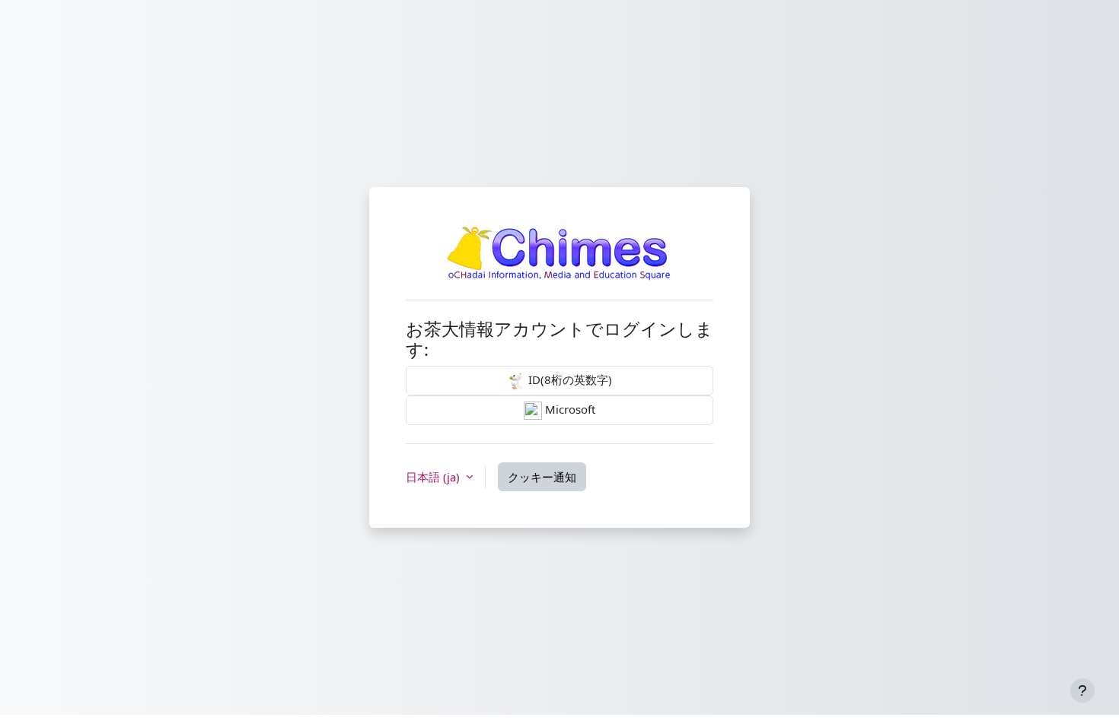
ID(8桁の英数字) (568, 379)
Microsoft (568, 409)
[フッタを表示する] (1082, 690)
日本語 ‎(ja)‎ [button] (434, 476)
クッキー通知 (542, 476)
